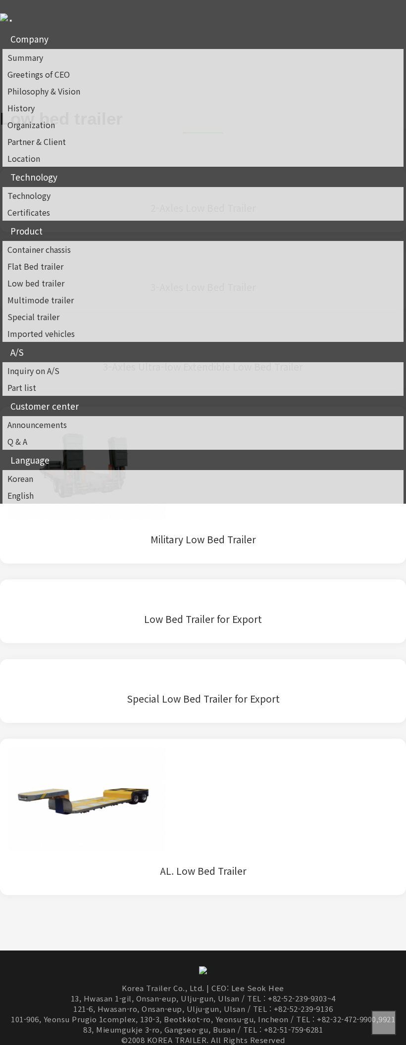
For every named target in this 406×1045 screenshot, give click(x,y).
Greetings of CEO (38, 74)
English (20, 495)
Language (30, 460)
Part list (21, 387)
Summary (25, 57)
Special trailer (33, 317)
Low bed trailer (35, 283)
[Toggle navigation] (11, 21)
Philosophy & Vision (43, 91)
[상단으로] (383, 1022)
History (21, 108)
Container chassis (39, 249)
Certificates (28, 212)
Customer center (44, 406)
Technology (33, 177)
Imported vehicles (41, 333)
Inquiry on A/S (33, 371)
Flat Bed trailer (35, 266)
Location (23, 158)
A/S (17, 352)
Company (29, 39)
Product (26, 231)
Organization (31, 125)
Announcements (37, 424)
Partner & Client (36, 141)
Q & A (17, 441)
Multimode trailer (40, 300)
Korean (20, 478)
